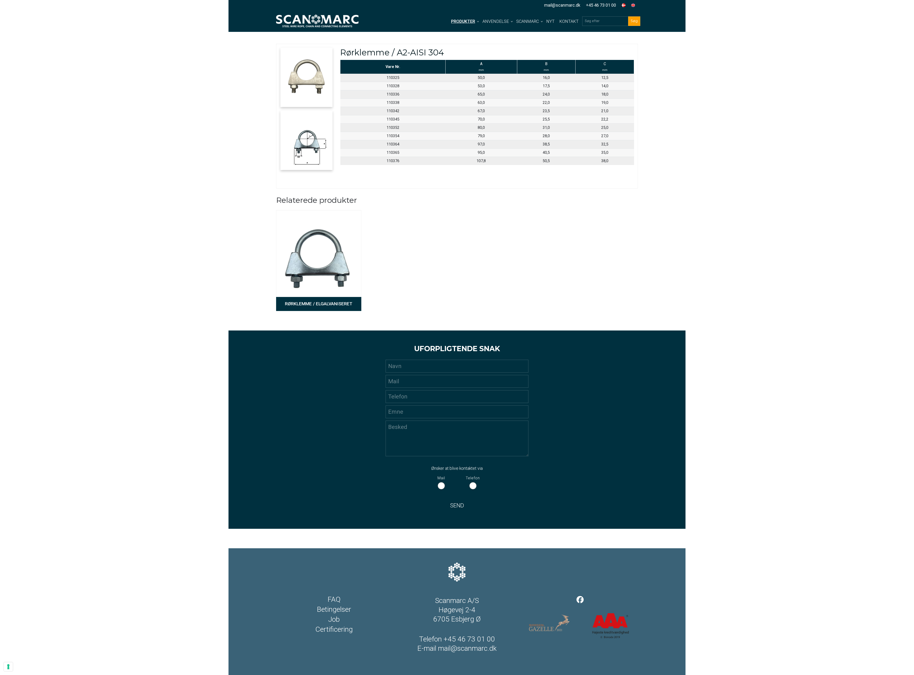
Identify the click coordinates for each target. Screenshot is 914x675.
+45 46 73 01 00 (601, 5)
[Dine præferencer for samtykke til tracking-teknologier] (8, 666)
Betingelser (334, 609)
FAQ (334, 599)
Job (334, 619)
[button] (306, 77)
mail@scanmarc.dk (562, 5)
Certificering (334, 629)
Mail (441, 478)
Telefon (473, 478)
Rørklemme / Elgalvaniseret (318, 303)
